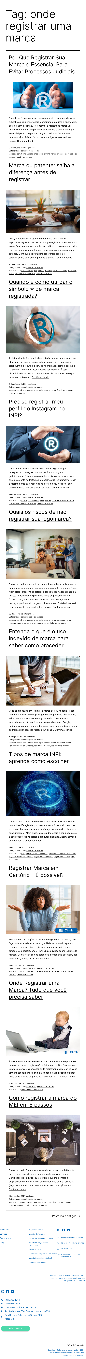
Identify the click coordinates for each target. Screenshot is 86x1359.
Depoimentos (6, 1238)
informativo (31, 968)
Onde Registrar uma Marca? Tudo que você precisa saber (38, 990)
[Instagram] (58, 1230)
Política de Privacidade (75, 1345)
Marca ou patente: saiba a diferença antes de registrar (42, 172)
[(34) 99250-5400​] (58, 1249)
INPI (35, 270)
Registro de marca (64, 390)
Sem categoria (32, 151)
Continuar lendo (25, 141)
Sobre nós (4, 1230)
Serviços (3, 1234)
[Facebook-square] (63, 1230)
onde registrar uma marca (45, 154)
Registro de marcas (34, 267)
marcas (41, 270)
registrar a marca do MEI (19, 1205)
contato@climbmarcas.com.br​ (72, 1237)
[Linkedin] (68, 1230)
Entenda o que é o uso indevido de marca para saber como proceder (39, 638)
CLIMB (24, 500)
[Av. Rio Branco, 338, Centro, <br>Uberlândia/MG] (58, 1255)
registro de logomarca (36, 623)
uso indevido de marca (56, 623)
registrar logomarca (17, 623)
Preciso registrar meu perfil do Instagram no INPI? (37, 408)
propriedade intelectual (25, 273)
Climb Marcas (27, 154)
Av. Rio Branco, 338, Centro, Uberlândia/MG (71, 1255)
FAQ (1, 1247)
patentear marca (64, 620)
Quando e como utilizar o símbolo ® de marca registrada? (40, 288)
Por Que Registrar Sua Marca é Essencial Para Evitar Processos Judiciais (42, 64)
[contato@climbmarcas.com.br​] (58, 1237)
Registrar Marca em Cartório (21, 746)
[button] (82, 4)
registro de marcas (24, 157)
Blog (2, 1242)
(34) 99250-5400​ (66, 1249)
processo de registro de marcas (22, 503)
